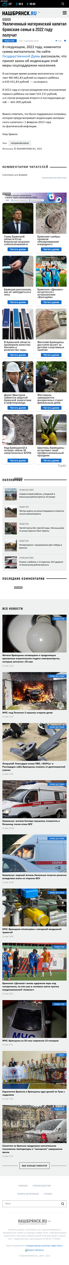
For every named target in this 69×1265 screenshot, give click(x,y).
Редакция (23, 1185)
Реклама (48, 1193)
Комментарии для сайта (54, 178)
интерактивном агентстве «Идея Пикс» (44, 1246)
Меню (65, 12)
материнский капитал (20, 143)
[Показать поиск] (63, 3)
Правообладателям (42, 1185)
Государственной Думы (21, 56)
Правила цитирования (28, 1193)
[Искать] (63, 1203)
